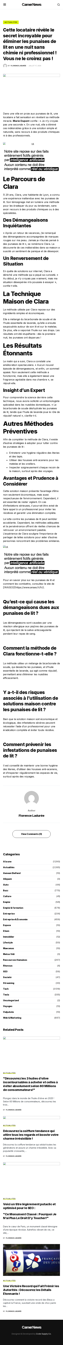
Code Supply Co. (43, 1334)
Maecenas (8, 948)
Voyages (7, 1006)
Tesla (6, 994)
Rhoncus (8, 965)
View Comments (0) (31, 834)
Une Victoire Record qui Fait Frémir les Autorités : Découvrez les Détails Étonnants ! (31, 1290)
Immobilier (8, 936)
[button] (4, 4)
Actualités (11, 22)
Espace (7, 925)
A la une (7, 861)
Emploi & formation (13, 908)
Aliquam (7, 879)
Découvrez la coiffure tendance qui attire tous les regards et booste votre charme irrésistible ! (31, 1134)
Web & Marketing (12, 1017)
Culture (7, 896)
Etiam (6, 931)
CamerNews (31, 4)
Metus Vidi (9, 954)
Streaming (8, 983)
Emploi (6, 902)
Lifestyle (8, 942)
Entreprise (9, 913)
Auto (6, 884)
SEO (5, 971)
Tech (6, 989)
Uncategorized (11, 1000)
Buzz (5, 890)
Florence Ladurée (31, 815)
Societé (7, 977)
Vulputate (8, 1012)
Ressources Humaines (15, 960)
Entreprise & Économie (15, 919)
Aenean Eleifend (11, 873)
